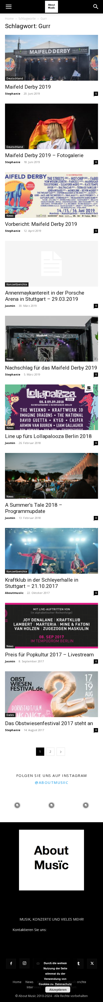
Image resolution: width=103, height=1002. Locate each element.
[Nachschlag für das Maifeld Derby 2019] (51, 339)
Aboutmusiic (14, 593)
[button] (8, 6)
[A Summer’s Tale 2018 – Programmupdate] (51, 476)
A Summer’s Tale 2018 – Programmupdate (33, 508)
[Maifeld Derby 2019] (51, 58)
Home (9, 18)
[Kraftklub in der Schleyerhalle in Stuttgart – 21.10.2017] (51, 551)
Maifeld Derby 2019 (28, 87)
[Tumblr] (79, 964)
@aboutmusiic (51, 782)
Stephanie (12, 93)
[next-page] (60, 752)
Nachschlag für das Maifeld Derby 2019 (51, 368)
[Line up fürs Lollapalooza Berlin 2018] (51, 407)
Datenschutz (63, 984)
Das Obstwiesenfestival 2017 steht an (49, 723)
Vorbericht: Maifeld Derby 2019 (41, 224)
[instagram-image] (17, 805)
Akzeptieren (57, 989)
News (10, 215)
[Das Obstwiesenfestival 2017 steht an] (51, 694)
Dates (10, 715)
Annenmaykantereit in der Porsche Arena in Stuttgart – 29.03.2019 (44, 296)
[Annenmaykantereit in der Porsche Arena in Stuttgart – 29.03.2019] (51, 264)
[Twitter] (92, 964)
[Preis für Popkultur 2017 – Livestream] (51, 626)
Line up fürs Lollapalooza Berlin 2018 (48, 436)
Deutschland (14, 78)
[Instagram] (25, 963)
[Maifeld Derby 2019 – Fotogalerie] (51, 126)
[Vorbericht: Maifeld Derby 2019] (51, 195)
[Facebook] (11, 964)
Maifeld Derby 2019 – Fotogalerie (44, 155)
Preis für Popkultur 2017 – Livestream (49, 655)
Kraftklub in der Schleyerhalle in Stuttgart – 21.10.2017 (41, 583)
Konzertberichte (16, 284)
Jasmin (10, 306)
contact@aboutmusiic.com (69, 929)
